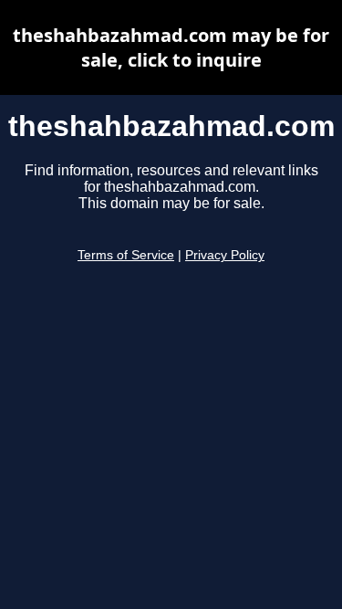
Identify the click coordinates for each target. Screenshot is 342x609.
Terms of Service (126, 255)
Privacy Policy (224, 255)
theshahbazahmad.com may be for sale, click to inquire (171, 47)
